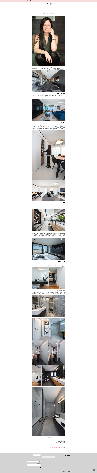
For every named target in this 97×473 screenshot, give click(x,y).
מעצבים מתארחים (50, 13)
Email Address (39, 459)
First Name (39, 463)
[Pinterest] (68, 455)
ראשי (53, 13)
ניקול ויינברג (50, 447)
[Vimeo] (65, 455)
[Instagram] (67, 455)
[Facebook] (69, 455)
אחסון (57, 447)
